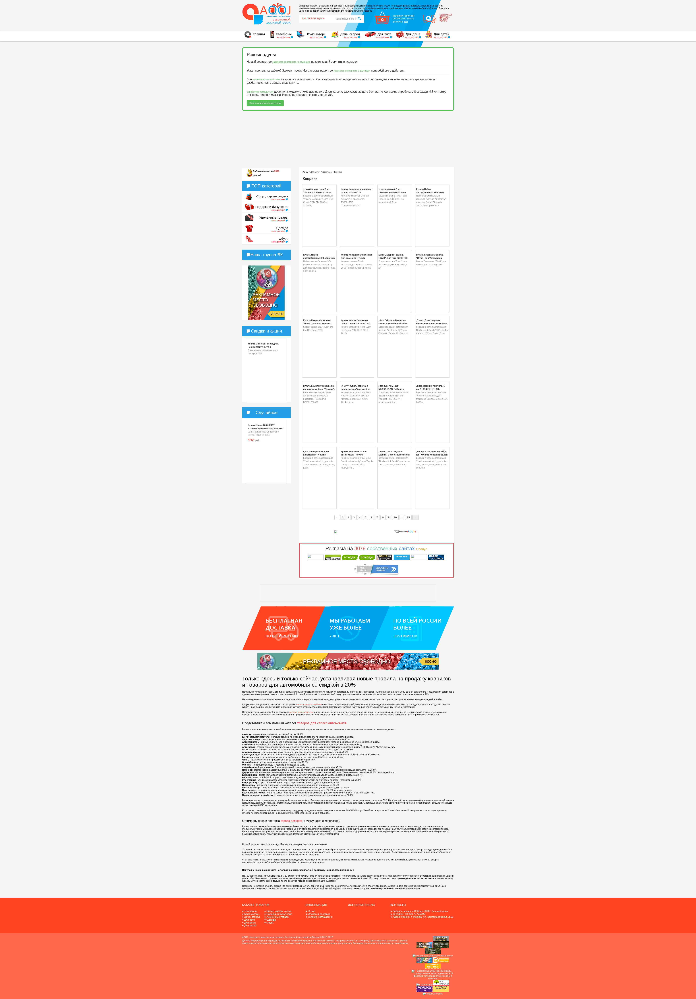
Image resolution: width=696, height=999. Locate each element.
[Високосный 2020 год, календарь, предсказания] (433, 978)
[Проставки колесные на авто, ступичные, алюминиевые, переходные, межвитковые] (433, 968)
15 (408, 517)
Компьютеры (316, 34)
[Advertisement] (348, 138)
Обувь (283, 239)
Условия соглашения (320, 916)
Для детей (441, 34)
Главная (259, 34)
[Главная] (266, 24)
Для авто (384, 34)
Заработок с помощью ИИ (260, 92)
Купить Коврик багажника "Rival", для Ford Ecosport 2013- (317, 323)
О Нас (311, 911)
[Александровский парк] (433, 955)
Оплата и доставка (319, 913)
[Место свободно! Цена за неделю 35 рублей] (266, 319)
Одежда (282, 228)
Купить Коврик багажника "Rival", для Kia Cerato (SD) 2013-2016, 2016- (355, 323)
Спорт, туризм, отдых (272, 196)
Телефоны (284, 34)
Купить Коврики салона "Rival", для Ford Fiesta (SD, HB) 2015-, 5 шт (393, 258)
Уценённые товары (273, 217)
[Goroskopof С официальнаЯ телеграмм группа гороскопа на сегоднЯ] (424, 991)
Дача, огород (350, 34)
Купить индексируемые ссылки (265, 103)
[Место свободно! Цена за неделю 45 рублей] (348, 669)
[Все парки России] (441, 984)
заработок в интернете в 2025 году (352, 71)
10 (395, 517)
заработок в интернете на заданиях (291, 62)
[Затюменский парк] (441, 947)
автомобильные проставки (266, 79)
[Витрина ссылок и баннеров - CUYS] (424, 962)
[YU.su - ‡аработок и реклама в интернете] (441, 991)
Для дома (413, 34)
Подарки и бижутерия (271, 207)
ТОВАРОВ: (400, 22)
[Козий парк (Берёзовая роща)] (433, 953)
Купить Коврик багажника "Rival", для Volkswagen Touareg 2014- (429, 258)
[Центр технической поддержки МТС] (424, 947)
